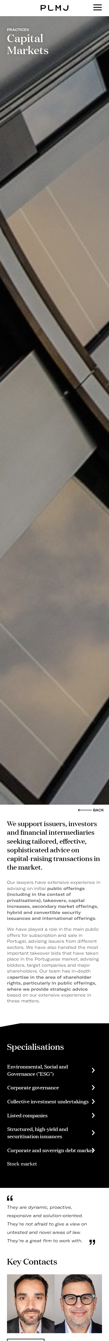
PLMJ (54, 4)
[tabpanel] (30, 1303)
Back (98, 810)
